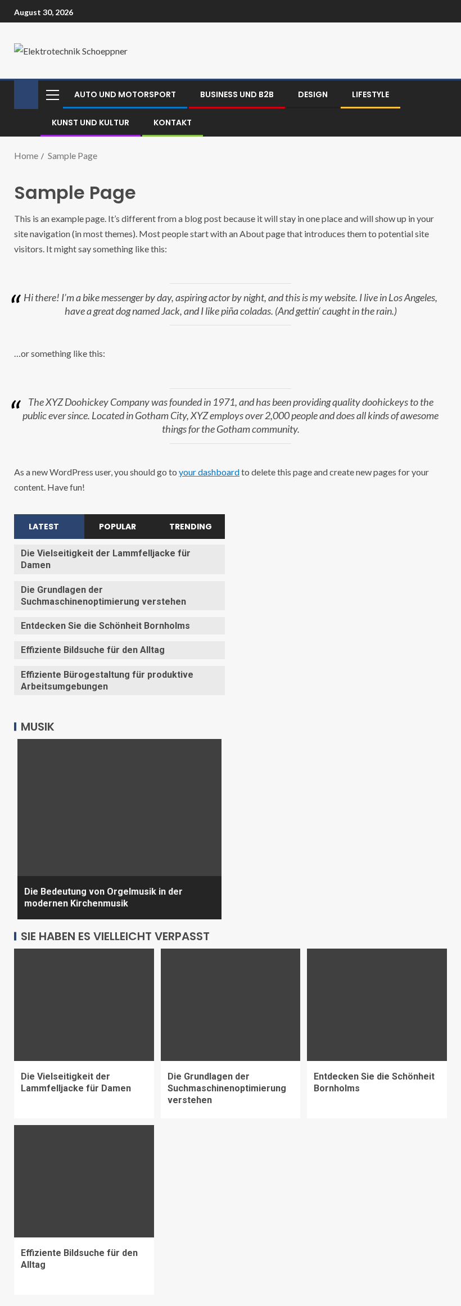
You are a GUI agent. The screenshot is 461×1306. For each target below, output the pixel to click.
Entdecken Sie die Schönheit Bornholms (105, 625)
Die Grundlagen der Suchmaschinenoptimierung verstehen (227, 1088)
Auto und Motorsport (125, 94)
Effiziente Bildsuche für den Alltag (93, 650)
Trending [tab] (190, 526)
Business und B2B (237, 94)
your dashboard (209, 471)
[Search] (437, 94)
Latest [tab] (44, 526)
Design (313, 94)
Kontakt (172, 122)
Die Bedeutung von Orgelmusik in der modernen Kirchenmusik (103, 897)
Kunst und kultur (90, 122)
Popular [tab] (117, 526)
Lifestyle (370, 94)
